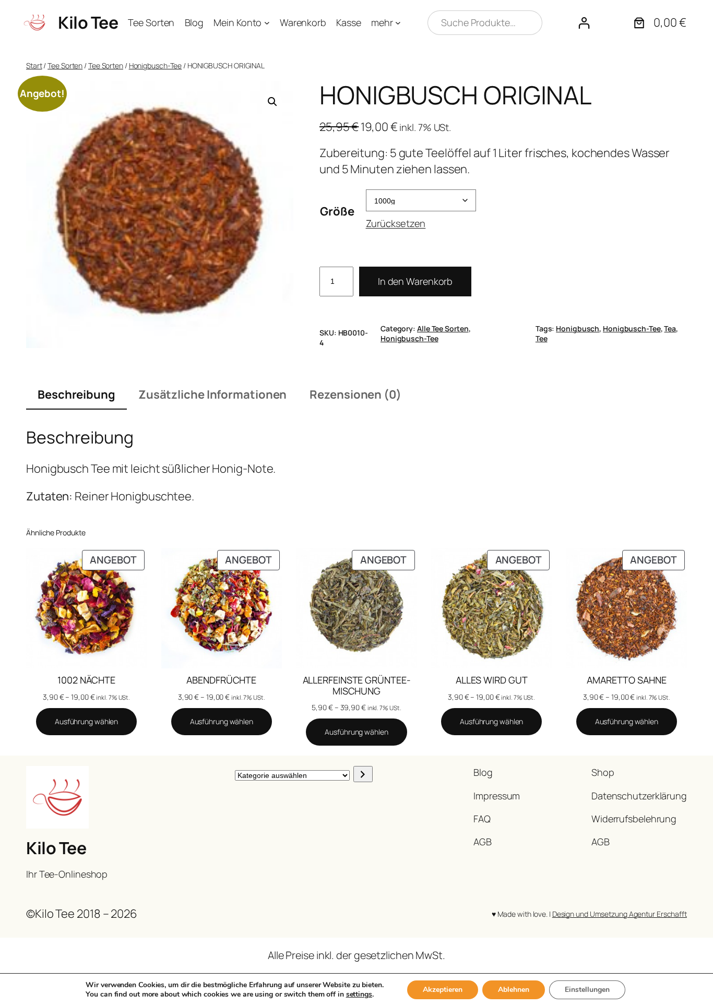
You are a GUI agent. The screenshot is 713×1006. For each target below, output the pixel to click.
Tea (670, 328)
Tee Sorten (64, 65)
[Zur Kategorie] (363, 774)
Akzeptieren (442, 990)
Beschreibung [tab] (76, 394)
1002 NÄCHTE (86, 680)
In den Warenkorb (415, 281)
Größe (337, 211)
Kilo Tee (88, 22)
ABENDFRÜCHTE (221, 680)
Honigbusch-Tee (155, 65)
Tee (542, 338)
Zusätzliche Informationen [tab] (212, 394)
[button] (272, 101)
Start (34, 65)
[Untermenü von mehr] (398, 23)
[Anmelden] (583, 22)
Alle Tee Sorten (443, 328)
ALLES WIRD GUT (492, 680)
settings (359, 994)
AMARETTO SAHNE (627, 680)
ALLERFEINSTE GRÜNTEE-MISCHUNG (357, 685)
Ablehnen (513, 990)
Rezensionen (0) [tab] (355, 394)
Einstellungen (587, 990)
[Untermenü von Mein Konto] (267, 23)
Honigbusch (577, 328)
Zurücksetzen (396, 223)
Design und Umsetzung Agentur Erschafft (619, 914)
